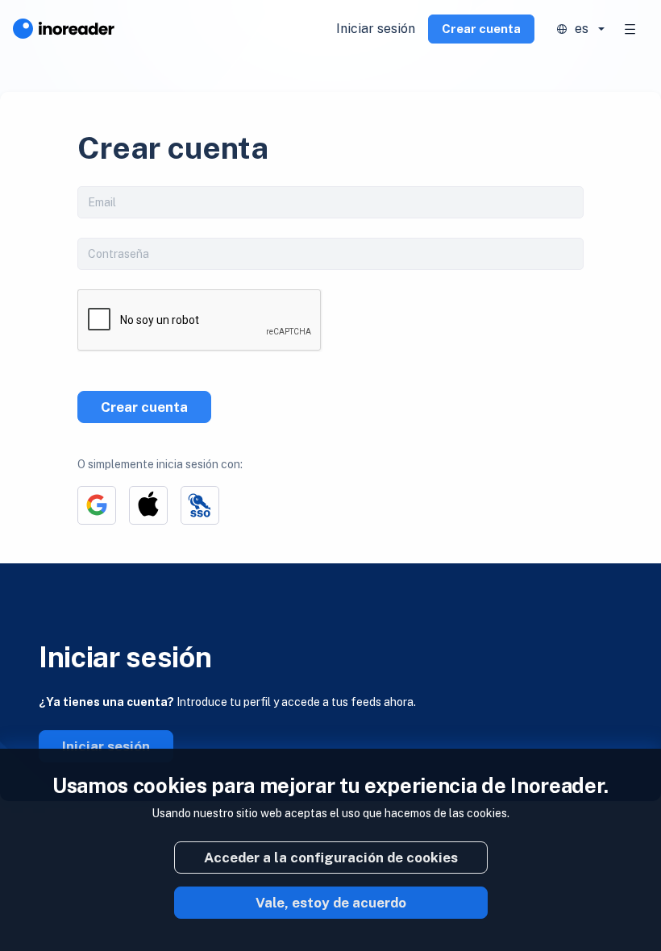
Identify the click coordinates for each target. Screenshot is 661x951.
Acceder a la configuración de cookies (331, 857)
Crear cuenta (481, 28)
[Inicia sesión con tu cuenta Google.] (96, 505)
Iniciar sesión (375, 28)
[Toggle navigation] (630, 29)
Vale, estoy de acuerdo (331, 903)
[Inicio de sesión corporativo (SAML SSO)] (200, 505)
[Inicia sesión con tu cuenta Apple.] (148, 505)
